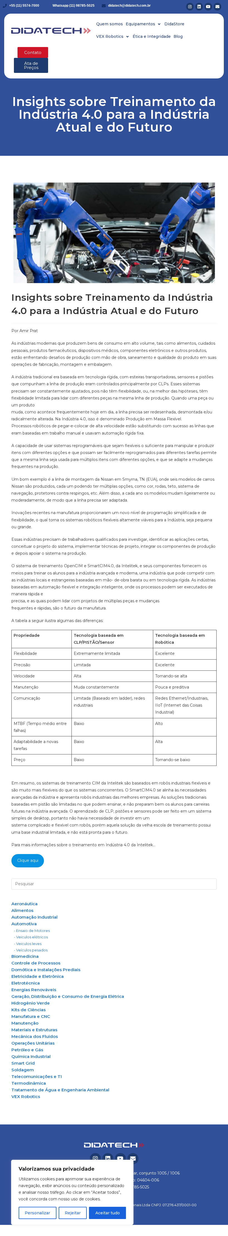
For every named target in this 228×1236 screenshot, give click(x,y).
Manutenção (24, 1023)
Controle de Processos (35, 963)
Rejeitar (73, 1212)
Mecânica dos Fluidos (34, 1036)
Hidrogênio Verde (30, 1003)
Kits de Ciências (28, 1009)
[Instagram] (190, 7)
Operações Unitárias (32, 1043)
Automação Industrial (34, 917)
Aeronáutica (24, 903)
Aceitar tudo (107, 1212)
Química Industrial (31, 1056)
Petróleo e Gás (27, 1049)
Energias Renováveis (33, 989)
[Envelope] (217, 7)
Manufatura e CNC (30, 1016)
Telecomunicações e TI (36, 1076)
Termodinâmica (28, 1083)
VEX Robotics (25, 1096)
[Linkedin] (199, 7)
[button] (144, 24)
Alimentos (22, 910)
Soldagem (22, 1069)
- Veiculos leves (27, 943)
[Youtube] (208, 7)
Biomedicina (25, 956)
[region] (72, 1192)
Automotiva (24, 923)
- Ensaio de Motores (32, 930)
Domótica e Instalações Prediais (45, 969)
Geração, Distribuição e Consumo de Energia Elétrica (67, 996)
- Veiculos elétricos (31, 937)
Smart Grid (23, 1063)
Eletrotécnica (25, 983)
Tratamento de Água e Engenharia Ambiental (60, 1089)
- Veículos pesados (31, 950)
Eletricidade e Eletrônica (37, 976)
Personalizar (37, 1212)
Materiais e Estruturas (34, 1029)
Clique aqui (27, 860)
